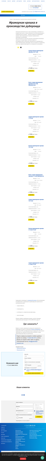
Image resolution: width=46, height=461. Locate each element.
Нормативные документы (6, 441)
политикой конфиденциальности (36, 369)
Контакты (3, 443)
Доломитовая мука (32, 432)
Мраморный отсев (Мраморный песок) (21, 435)
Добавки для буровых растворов (35, 435)
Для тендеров (19, 1)
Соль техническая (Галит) (34, 431)
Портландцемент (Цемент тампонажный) (20, 440)
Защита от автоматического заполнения (32, 362)
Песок (16, 447)
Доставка (29, 1)
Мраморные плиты (18, 437)
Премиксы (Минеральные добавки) (20, 442)
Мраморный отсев (21, 350)
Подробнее (31, 70)
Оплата (24, 1)
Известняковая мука (33, 434)
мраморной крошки (32, 300)
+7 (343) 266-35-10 (31, 338)
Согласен (23, 458)
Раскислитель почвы (33, 438)
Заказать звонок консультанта (34, 373)
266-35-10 (35, 6)
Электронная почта (19, 410)
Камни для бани (18, 443)
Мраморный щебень (21, 348)
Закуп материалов (5, 436)
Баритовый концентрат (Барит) (35, 430)
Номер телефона (27, 358)
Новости (9, 1)
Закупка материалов (36, 1)
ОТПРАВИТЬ (38, 416)
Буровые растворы (33, 436)
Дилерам (13, 1)
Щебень (16, 448)
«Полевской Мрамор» (35, 329)
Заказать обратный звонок (7, 11)
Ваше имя (26, 354)
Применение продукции (6, 439)
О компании (3, 1)
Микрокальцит (18, 430)
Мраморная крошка (19, 431)
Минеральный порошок (19, 436)
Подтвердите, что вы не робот (30, 367)
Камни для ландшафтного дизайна (20, 446)
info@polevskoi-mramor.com (39, 11)
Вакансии (43, 1)
